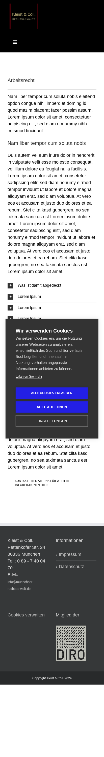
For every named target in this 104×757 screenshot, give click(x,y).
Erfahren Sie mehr (29, 376)
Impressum (70, 554)
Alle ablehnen (52, 407)
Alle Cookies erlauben (51, 393)
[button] (52, 285)
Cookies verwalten (26, 614)
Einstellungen (52, 421)
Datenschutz (71, 566)
